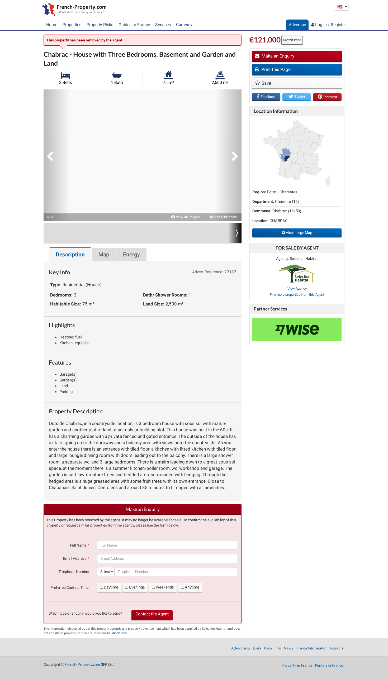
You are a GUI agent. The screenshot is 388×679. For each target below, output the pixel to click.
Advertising (240, 648)
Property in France (296, 665)
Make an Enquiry (277, 56)
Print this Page (275, 69)
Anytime (192, 587)
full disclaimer (117, 633)
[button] (57, 155)
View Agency (297, 288)
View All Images (187, 217)
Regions (336, 648)
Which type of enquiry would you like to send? (85, 613)
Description (70, 254)
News (288, 648)
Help (268, 648)
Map (103, 254)
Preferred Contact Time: (69, 587)
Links (257, 648)
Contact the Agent (152, 613)
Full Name (78, 545)
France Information (312, 648)
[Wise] (297, 329)
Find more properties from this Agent (297, 295)
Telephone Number (74, 572)
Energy (131, 254)
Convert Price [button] (292, 40)
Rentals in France (329, 665)
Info (278, 648)
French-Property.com (82, 664)
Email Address (74, 558)
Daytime (111, 587)
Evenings (137, 587)
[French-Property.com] (73, 10)
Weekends (165, 587)
